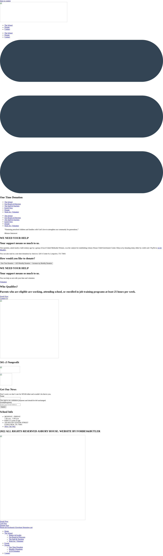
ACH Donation (14, 551)
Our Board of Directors (12, 204)
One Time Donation (16, 547)
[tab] (7, 263)
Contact (7, 29)
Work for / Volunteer (11, 212)
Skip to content (5, 1)
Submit (3, 407)
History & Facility (15, 535)
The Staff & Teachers (11, 206)
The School (8, 25)
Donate (7, 27)
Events (6, 543)
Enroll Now (8, 208)
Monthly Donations (16, 549)
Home (6, 531)
